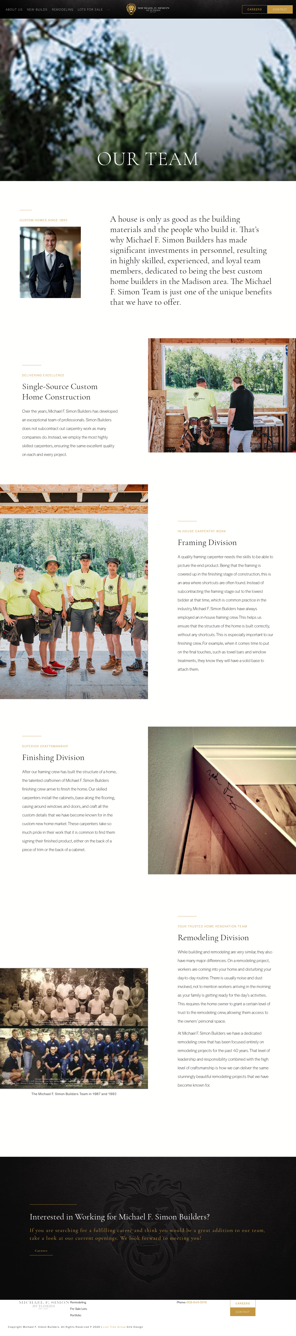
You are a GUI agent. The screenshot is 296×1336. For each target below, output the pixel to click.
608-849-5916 (197, 1302)
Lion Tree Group (114, 1326)
